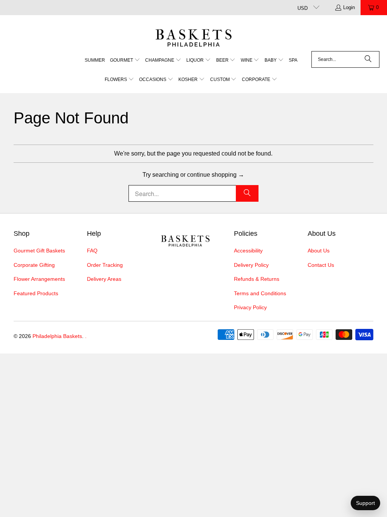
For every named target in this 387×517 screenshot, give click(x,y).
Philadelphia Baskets (57, 336)
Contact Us (321, 265)
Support (365, 503)
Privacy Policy (250, 307)
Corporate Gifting (34, 265)
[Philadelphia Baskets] (193, 35)
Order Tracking (105, 265)
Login (349, 7)
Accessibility (248, 251)
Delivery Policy (251, 265)
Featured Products (36, 293)
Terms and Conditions (260, 293)
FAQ (92, 251)
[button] (125, 60)
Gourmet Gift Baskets (39, 251)
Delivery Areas (104, 279)
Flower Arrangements (39, 279)
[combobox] (345, 59)
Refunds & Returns (256, 279)
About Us (319, 251)
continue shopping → (215, 174)
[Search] (368, 59)
